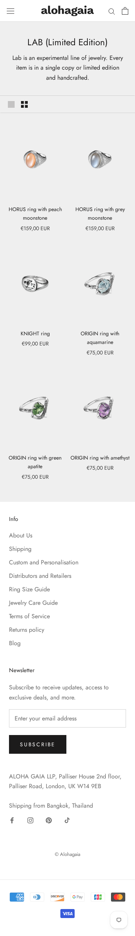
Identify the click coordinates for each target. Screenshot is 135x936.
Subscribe (38, 744)
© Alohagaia (67, 854)
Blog (15, 643)
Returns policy (26, 629)
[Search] (111, 10)
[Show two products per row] (24, 104)
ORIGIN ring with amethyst (99, 457)
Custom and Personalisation (43, 562)
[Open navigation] (10, 10)
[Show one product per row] (11, 104)
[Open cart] (125, 11)
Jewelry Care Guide (33, 602)
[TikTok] (67, 820)
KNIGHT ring (35, 333)
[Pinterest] (49, 820)
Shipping (20, 549)
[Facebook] (12, 820)
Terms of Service (29, 616)
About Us (20, 535)
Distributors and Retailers (40, 575)
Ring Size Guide (29, 589)
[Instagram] (30, 820)
